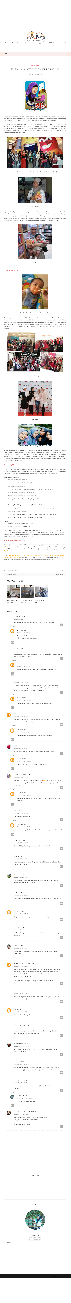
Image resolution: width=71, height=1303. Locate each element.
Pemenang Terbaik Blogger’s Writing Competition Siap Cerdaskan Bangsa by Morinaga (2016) (31, 489)
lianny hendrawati (21, 1080)
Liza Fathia (18, 811)
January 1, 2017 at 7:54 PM (21, 777)
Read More (10, 1242)
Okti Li (16, 714)
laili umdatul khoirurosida (25, 1112)
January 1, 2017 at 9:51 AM (24, 632)
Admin (16, 745)
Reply (61, 625)
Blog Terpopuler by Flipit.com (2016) (17, 479)
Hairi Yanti (18, 893)
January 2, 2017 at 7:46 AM (21, 948)
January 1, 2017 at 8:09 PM (21, 813)
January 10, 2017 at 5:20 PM (21, 1046)
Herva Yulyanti (20, 911)
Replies (14, 626)
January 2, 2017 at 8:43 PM (21, 993)
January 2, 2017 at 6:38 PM (21, 966)
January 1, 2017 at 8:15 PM (24, 732)
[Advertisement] (35, 18)
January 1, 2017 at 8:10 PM (21, 843)
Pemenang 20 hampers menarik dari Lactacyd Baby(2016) (22, 495)
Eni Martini (31, 74)
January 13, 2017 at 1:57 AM (21, 1114)
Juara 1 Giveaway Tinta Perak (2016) (17, 511)
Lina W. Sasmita (20, 927)
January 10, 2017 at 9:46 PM (21, 1064)
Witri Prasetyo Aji (21, 1043)
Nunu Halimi (19, 945)
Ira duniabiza (19, 991)
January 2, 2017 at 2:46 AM (21, 930)
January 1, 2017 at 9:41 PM (20, 877)
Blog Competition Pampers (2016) (16, 486)
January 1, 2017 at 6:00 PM (21, 716)
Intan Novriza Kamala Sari (25, 964)
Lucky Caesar (19, 874)
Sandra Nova (19, 1062)
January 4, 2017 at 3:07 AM (21, 1028)
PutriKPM (17, 680)
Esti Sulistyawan (21, 840)
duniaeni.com (22, 1096)
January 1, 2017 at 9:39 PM (21, 859)
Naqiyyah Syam (20, 617)
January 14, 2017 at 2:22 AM (24, 1098)
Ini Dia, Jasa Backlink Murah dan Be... (12, 601)
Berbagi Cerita (35, 65)
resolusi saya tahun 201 (19, 544)
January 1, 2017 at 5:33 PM (21, 682)
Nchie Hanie (18, 648)
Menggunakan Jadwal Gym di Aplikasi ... (40, 601)
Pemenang (10, 492)
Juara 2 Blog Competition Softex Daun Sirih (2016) (20, 483)
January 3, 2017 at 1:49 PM (21, 1012)
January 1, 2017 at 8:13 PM (24, 700)
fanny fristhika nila (22, 1025)
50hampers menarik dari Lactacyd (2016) (23, 492)
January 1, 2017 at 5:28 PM (21, 651)
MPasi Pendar (29, 318)
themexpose (63, 1276)
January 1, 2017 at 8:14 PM (24, 761)
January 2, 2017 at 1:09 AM (21, 895)
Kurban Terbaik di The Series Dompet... (26, 601)
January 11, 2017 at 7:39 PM (21, 1083)
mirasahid (18, 856)
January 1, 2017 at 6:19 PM (20, 748)
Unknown (17, 1009)
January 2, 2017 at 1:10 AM (21, 914)
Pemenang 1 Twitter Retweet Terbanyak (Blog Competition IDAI (24, 499)
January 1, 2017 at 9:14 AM (21, 619)
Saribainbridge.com (22, 775)
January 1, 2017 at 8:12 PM (24, 666)
